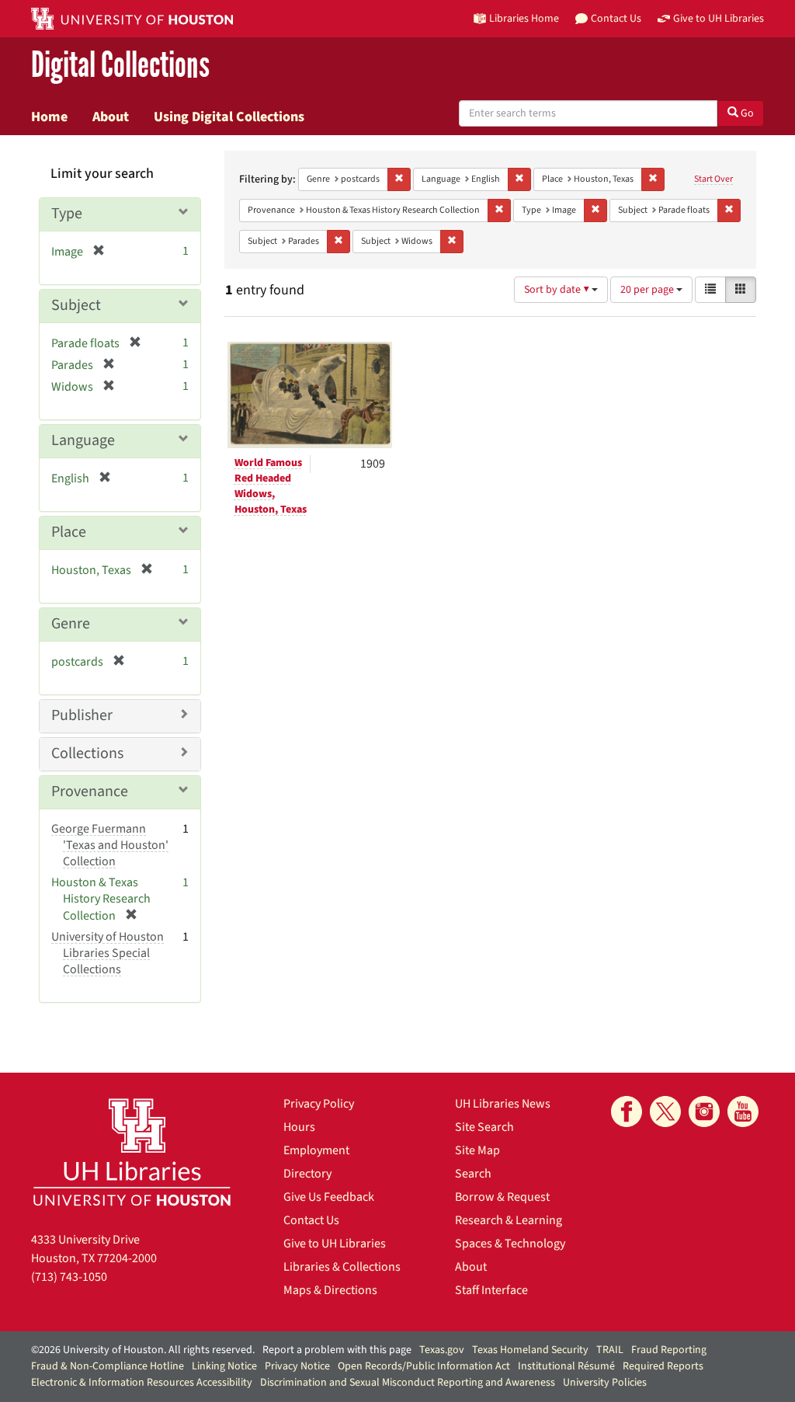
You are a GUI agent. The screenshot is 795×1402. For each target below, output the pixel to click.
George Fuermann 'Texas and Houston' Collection (109, 845)
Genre (70, 624)
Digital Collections (120, 66)
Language (83, 440)
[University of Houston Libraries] (132, 1151)
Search (473, 1173)
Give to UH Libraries (334, 1243)
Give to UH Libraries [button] (718, 18)
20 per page (648, 289)
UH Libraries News (502, 1103)
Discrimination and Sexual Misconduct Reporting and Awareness (407, 1382)
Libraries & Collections (342, 1266)
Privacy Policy (318, 1103)
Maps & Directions (330, 1290)
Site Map (477, 1150)
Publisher (82, 715)
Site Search (484, 1127)
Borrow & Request (502, 1196)
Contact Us (311, 1220)
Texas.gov (441, 1350)
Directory (307, 1173)
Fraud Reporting (668, 1350)
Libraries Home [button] (524, 18)
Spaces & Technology (510, 1243)
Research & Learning (508, 1220)
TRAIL (609, 1350)
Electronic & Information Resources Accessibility (141, 1382)
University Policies (605, 1382)
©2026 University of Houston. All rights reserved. (143, 1350)
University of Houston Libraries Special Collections (107, 953)
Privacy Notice (297, 1366)
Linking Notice (224, 1366)
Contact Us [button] (616, 18)
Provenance (89, 791)
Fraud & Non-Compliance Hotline (107, 1366)
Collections (87, 753)
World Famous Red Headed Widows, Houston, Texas (270, 486)
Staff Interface (491, 1290)
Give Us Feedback (328, 1196)
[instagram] (704, 1111)
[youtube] (743, 1111)
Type (66, 213)
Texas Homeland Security (530, 1350)
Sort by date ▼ (558, 289)
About (110, 116)
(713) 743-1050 (69, 1276)
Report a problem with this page (336, 1350)
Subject (76, 305)
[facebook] (626, 1111)
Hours (299, 1127)
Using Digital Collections (229, 116)
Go (746, 113)
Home (49, 116)
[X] (665, 1111)
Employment (316, 1150)
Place (68, 532)
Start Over (713, 179)
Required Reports (663, 1366)
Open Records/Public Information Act (424, 1366)
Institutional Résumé (566, 1366)
